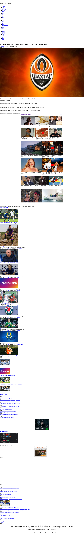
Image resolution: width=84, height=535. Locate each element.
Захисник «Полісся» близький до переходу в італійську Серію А (10, 328)
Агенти (3, 22)
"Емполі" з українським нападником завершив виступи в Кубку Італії (10, 342)
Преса (3, 11)
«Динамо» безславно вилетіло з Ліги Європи (8, 392)
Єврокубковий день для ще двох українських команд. (8, 520)
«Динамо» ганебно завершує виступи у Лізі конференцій (8, 222)
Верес (17, 305)
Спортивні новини (5, 25)
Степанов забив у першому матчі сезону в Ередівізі (8, 411)
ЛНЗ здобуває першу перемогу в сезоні (6, 409)
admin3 (8, 248)
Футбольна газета (4, 26)
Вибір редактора (4, 431)
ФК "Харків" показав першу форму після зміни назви (8, 521)
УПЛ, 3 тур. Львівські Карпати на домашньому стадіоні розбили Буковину (11, 412)
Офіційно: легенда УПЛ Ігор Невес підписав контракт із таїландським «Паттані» (12, 398)
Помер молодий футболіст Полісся (5, 494)
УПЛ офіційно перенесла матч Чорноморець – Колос (8, 497)
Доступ (3, 27)
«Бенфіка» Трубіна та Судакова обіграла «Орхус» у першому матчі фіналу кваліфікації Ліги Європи (15, 401)
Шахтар (3, 14)
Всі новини (4, 31)
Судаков (6, 207)
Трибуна (3, 40)
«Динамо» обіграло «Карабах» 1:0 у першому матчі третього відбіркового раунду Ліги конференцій (19, 366)
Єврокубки (3, 6)
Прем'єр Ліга (18, 290)
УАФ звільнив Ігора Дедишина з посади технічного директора (9, 512)
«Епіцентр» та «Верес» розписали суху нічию (7, 303)
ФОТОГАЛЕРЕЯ (19, 248)
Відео (3, 24)
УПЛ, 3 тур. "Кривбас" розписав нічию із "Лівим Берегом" (9, 414)
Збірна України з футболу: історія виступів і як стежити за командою (10, 403)
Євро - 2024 (4, 9)
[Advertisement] (6, 471)
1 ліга (3, 8)
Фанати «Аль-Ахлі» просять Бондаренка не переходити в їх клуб (10, 400)
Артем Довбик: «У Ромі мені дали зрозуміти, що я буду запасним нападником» (12, 355)
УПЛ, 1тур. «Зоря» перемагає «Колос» (7, 375)
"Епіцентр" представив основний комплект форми (8, 246)
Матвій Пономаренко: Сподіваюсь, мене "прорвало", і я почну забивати (11, 499)
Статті (3, 20)
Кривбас (3, 16)
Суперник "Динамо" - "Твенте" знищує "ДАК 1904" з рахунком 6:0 (10, 507)
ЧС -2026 (3, 10)
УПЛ (3, 7)
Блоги (3, 21)
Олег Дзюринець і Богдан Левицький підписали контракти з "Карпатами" (11, 510)
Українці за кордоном (5, 37)
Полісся (3, 17)
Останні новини (3, 394)
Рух (2, 18)
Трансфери (3, 5)
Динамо (3, 13)
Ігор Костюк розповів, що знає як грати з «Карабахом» (8, 491)
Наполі (1, 207)
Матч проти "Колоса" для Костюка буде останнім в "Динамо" (9, 262)
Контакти (3, 28)
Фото (3, 23)
